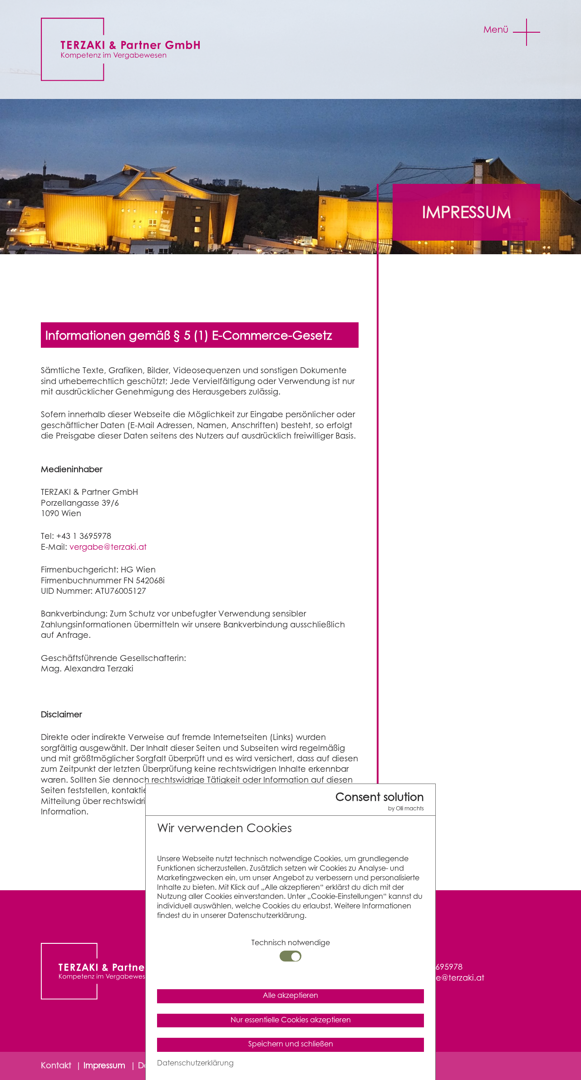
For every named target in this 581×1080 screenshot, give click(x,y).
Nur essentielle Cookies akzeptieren (291, 1020)
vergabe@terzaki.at (108, 547)
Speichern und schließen (290, 1044)
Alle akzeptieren (290, 995)
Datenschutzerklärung (195, 1063)
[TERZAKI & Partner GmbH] (126, 49)
